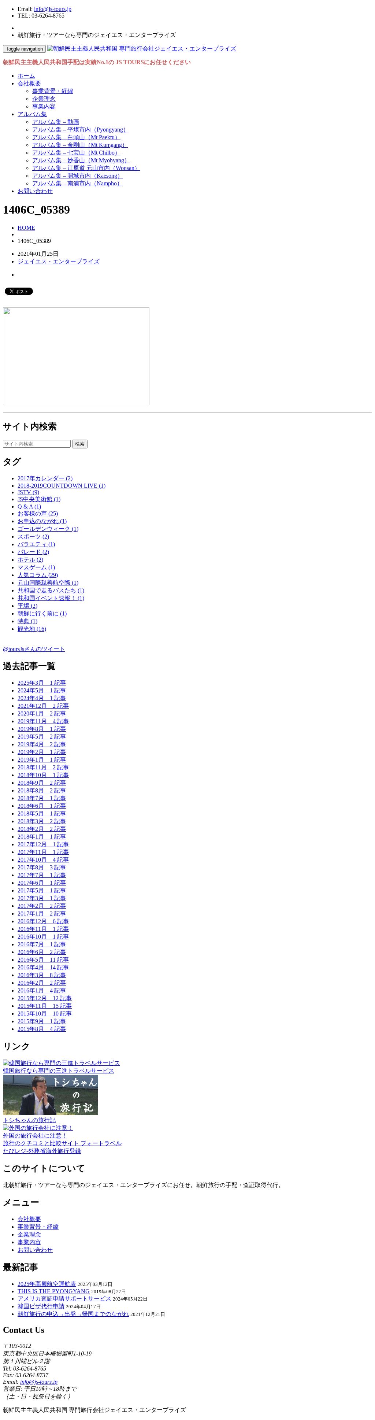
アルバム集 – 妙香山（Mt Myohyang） (81, 160)
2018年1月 (42, 836)
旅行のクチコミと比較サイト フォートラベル (62, 1143)
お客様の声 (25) (38, 513)
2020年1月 (42, 713)
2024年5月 (42, 690)
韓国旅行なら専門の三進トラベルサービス (58, 1071)
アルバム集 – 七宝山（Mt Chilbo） (76, 152)
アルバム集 (32, 114)
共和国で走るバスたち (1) (51, 590)
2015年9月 (42, 1021)
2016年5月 (43, 960)
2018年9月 (42, 783)
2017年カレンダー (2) (45, 478)
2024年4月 (42, 698)
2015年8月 (42, 1029)
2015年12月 (45, 998)
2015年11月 (45, 1006)
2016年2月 (42, 983)
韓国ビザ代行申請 (41, 1306)
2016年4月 (43, 967)
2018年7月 (42, 798)
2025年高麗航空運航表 (47, 1284)
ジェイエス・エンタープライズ (59, 261)
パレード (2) (33, 552)
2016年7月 (42, 944)
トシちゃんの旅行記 (29, 1120)
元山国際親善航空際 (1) (48, 583)
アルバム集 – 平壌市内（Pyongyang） (80, 129)
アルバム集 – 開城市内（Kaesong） (77, 176)
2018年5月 (42, 813)
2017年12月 (43, 844)
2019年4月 (42, 744)
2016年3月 (42, 975)
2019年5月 (42, 736)
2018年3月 (42, 821)
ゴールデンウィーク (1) (48, 529)
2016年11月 (43, 929)
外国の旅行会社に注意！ (35, 1135)
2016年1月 (42, 990)
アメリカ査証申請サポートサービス (64, 1298)
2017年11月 (43, 852)
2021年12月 (43, 706)
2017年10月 (43, 860)
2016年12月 (43, 921)
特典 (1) (27, 621)
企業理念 (44, 99)
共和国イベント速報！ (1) (51, 598)
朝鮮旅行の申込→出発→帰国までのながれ (73, 1314)
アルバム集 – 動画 (55, 122)
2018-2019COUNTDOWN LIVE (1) (61, 485)
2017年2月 (42, 906)
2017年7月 (42, 875)
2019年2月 (42, 752)
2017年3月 (42, 898)
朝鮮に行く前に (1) (42, 613)
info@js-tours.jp (52, 9)
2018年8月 (42, 790)
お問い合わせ (35, 191)
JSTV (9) (28, 492)
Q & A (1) (29, 506)
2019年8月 (42, 729)
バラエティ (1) (36, 544)
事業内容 (44, 106)
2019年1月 (42, 760)
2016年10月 (43, 936)
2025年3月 (42, 683)
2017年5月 (42, 890)
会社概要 (29, 83)
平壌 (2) (27, 606)
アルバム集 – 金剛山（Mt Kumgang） (80, 145)
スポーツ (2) (33, 536)
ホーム (26, 76)
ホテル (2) (30, 559)
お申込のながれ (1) (42, 521)
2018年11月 (43, 767)
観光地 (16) (32, 629)
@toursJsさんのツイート (34, 649)
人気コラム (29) (38, 575)
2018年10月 (43, 775)
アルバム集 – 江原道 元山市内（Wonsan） (86, 168)
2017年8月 (42, 867)
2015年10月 (45, 1013)
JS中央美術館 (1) (39, 499)
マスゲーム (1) (36, 567)
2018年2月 (42, 829)
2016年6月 (42, 952)
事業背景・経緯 (52, 91)
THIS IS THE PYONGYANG (54, 1291)
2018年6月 (42, 806)
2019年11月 (43, 721)
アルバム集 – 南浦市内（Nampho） (77, 183)
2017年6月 (42, 883)
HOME (26, 228)
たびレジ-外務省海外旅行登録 (42, 1151)
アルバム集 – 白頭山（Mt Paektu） (76, 137)
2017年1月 (42, 913)
